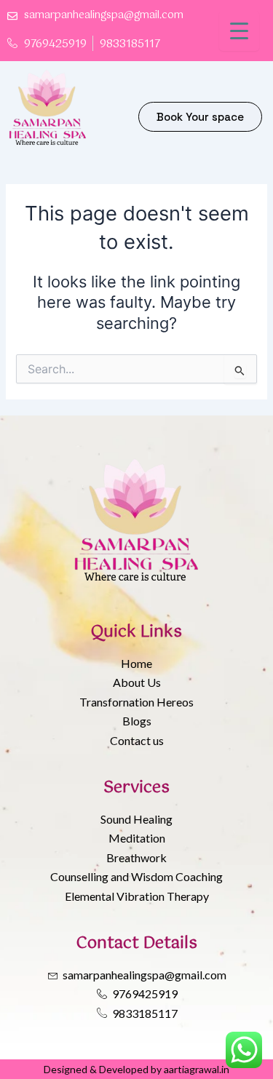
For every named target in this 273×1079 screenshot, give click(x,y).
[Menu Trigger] (239, 31)
